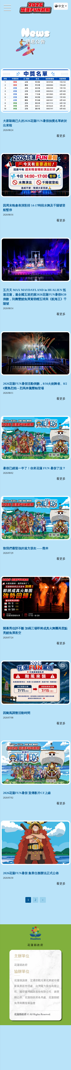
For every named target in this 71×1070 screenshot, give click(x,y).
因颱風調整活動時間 (16, 712)
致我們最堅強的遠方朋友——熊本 (25, 548)
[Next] (43, 900)
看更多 (61, 135)
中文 (61, 6)
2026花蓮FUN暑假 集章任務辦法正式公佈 (31, 873)
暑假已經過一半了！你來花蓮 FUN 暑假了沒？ (34, 468)
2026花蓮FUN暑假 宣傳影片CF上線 (27, 793)
